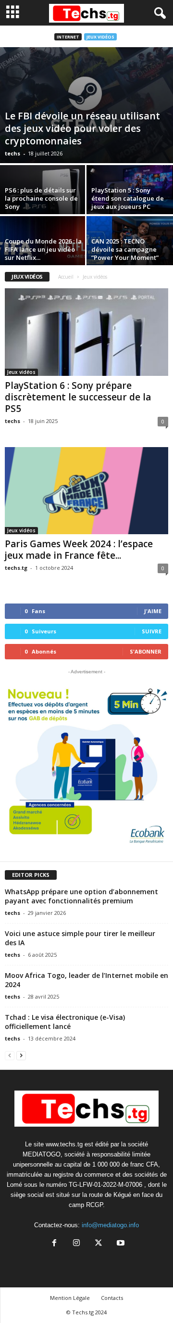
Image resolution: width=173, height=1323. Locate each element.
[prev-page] (9, 1055)
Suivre (151, 631)
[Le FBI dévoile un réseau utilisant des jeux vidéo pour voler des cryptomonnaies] (86, 105)
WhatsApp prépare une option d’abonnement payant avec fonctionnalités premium (81, 896)
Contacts (112, 1297)
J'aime (152, 611)
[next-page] (21, 1055)
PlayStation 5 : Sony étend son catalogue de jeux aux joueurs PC (127, 198)
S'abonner (145, 651)
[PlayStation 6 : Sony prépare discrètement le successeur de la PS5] (86, 331)
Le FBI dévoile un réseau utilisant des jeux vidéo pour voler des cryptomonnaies (82, 128)
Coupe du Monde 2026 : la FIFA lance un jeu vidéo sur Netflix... (43, 249)
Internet (68, 37)
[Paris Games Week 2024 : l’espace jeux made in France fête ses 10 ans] (86, 490)
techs (12, 153)
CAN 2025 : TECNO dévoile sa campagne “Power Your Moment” (125, 249)
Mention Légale (70, 1297)
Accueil (66, 276)
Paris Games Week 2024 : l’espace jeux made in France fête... (79, 550)
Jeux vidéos (100, 37)
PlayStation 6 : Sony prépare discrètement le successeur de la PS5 (78, 397)
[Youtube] (120, 1243)
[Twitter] (98, 1243)
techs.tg (16, 567)
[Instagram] (76, 1243)
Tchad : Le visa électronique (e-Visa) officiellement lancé (65, 1022)
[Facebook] (54, 1243)
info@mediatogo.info (110, 1225)
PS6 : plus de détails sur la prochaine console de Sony (41, 198)
